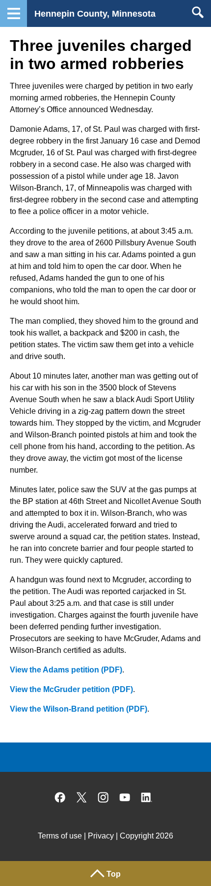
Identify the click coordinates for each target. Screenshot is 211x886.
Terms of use (60, 836)
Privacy (101, 836)
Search (197, 12)
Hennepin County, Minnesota (95, 14)
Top (113, 874)
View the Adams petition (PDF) (66, 670)
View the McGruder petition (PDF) (71, 689)
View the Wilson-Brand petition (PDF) (78, 709)
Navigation (13, 13)
